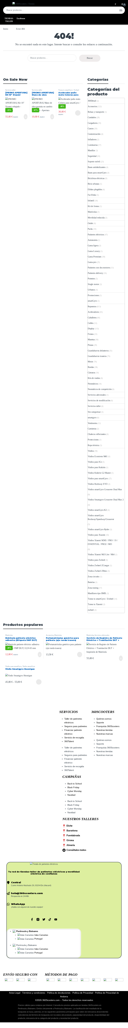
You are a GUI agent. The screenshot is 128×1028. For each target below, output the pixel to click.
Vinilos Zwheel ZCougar (98, 565)
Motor (90, 361)
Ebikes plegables (95, 189)
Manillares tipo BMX (97, 593)
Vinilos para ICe (95, 462)
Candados (92, 117)
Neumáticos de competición (100, 389)
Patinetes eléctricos (96, 234)
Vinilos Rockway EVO (97, 484)
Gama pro (92, 262)
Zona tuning (93, 588)
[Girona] (64, 840)
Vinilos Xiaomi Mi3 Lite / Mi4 (101, 554)
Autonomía (92, 240)
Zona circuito (93, 576)
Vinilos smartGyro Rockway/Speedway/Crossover (101, 517)
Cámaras (91, 372)
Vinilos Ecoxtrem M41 (97, 456)
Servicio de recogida (74, 737)
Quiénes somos (103, 719)
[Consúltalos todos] (64, 850)
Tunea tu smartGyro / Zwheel (68, 90)
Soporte (100, 722)
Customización (94, 134)
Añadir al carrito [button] (24, 116)
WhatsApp (18, 904)
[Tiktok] (49, 919)
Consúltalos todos (76, 850)
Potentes (91, 278)
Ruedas (91, 367)
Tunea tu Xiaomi (95, 604)
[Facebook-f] (32, 919)
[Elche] (64, 825)
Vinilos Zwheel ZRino (97, 571)
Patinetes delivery (95, 273)
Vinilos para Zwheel (96, 560)
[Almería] (64, 845)
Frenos (91, 334)
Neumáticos (93, 384)
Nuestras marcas (104, 734)
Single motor (93, 284)
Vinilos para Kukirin (96, 467)
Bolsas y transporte (96, 112)
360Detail (92, 101)
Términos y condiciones (33, 992)
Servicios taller (10, 90)
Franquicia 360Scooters (107, 726)
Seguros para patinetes (75, 726)
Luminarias (93, 145)
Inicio (5, 29)
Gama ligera (93, 245)
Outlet (90, 223)
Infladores (92, 139)
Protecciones (93, 439)
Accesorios (92, 106)
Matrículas (92, 212)
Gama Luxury (94, 251)
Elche (69, 825)
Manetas (91, 339)
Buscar (121, 10)
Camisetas (92, 429)
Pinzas (90, 345)
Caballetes (92, 317)
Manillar (91, 150)
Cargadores (92, 123)
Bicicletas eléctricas (96, 178)
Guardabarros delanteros (98, 351)
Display (91, 328)
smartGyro (92, 301)
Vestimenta (92, 423)
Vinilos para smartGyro (98, 478)
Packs (90, 229)
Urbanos (91, 290)
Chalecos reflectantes (97, 434)
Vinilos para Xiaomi (96, 535)
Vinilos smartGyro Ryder (98, 529)
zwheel (91, 610)
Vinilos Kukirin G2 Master (99, 473)
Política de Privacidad (82, 992)
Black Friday (73, 787)
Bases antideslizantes (96, 167)
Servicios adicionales (97, 395)
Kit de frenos (93, 206)
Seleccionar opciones (75, 113)
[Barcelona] (64, 830)
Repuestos (92, 306)
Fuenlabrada (73, 835)
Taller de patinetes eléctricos (73, 721)
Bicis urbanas (93, 184)
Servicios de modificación (99, 400)
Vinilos (91, 451)
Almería (70, 845)
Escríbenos (21, 18)
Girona (70, 840)
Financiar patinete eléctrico (73, 732)
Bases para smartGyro (97, 173)
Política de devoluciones (59, 992)
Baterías (91, 582)
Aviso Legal (14, 992)
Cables (90, 323)
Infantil (91, 200)
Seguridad (92, 156)
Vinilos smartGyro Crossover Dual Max (105, 489)
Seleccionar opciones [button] (37, 654)
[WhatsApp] (8, 904)
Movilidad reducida (96, 218)
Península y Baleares (27, 931)
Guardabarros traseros (97, 356)
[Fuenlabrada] (64, 835)
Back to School (74, 783)
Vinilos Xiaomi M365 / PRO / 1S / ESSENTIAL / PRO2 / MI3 (103, 542)
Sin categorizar (94, 412)
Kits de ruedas (94, 378)
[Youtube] (55, 919)
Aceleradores (93, 312)
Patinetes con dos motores (99, 267)
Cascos (91, 128)
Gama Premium (94, 257)
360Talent (69, 741)
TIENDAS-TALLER (9, 19)
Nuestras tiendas (104, 730)
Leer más (79, 654)
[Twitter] (43, 919)
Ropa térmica (93, 445)
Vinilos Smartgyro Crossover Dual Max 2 (106, 499)
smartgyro (92, 417)
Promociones (93, 295)
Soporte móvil (94, 161)
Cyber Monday (74, 791)
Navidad (71, 795)
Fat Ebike (92, 195)
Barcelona (71, 830)
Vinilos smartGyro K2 (97, 510)
